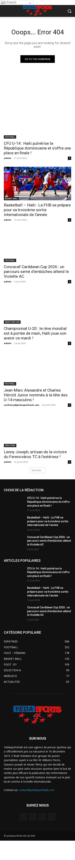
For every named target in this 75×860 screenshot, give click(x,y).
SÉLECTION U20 (12, 322)
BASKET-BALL (11, 198)
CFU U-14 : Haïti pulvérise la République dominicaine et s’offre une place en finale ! (37, 148)
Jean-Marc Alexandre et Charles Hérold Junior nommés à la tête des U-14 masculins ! (36, 395)
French (11, 2)
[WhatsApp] (51, 817)
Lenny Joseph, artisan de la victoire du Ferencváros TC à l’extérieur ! (35, 454)
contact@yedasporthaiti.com (36, 790)
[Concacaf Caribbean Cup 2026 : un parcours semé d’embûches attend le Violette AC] (37, 245)
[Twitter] (42, 817)
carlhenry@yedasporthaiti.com (21, 404)
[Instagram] (33, 817)
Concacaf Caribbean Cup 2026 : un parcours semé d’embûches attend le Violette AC (36, 271)
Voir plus (36, 470)
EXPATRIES (10, 445)
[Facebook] (23, 817)
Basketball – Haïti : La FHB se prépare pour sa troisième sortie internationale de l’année (37, 210)
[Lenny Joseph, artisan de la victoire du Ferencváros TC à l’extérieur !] (37, 430)
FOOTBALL (10, 137)
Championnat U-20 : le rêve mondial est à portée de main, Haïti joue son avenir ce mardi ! (35, 333)
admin (7, 158)
